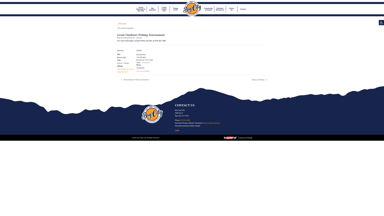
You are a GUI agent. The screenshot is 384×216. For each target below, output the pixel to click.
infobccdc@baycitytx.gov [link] (211, 123)
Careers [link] (243, 9)
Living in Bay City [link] (164, 9)
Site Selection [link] (152, 9)
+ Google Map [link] (145, 63)
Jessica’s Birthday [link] (258, 79)
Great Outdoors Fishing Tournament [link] (136, 79)
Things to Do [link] (175, 9)
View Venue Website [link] (142, 71)
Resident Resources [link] (220, 9)
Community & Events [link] (208, 9)
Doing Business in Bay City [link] (140, 9)
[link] (381, 22)
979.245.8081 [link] (185, 120)
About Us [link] (231, 9)
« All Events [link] (121, 23)
